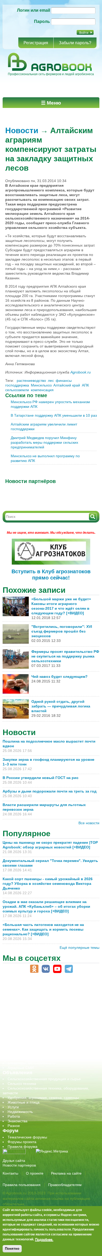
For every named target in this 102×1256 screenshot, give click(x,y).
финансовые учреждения (29, 1058)
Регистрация (36, 43)
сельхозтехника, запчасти (30, 1035)
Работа (14, 1116)
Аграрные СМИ (21, 1068)
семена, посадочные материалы (36, 1040)
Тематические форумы (27, 1137)
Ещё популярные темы (79, 947)
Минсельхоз (41, 385)
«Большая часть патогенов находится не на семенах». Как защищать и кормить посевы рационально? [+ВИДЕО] (43, 929)
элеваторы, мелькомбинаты (31, 1063)
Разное (14, 1126)
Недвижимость (20, 1112)
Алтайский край (66, 385)
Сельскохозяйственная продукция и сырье (44, 1079)
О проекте (34, 1173)
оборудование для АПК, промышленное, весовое (50, 1021)
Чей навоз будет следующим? (59, 676)
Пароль (42, 21)
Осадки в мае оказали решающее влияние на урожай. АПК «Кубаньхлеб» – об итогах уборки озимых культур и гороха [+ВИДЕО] (46, 906)
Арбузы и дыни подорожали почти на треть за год (50, 791)
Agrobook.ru (80, 372)
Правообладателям (65, 1185)
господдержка (17, 385)
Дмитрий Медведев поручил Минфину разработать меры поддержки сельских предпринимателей (44, 442)
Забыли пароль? (75, 43)
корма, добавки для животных (33, 1016)
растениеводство (31, 380)
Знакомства (17, 1121)
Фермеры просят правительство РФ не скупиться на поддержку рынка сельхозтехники (65, 656)
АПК (85, 385)
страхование (18, 1049)
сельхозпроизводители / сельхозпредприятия (47, 1030)
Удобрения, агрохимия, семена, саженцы (43, 1098)
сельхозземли (17, 390)
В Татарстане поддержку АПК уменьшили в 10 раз (54, 415)
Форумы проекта (22, 1142)
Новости (21, 130)
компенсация (42, 390)
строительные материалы (30, 1054)
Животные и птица (23, 1102)
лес (51, 380)
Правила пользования (22, 1185)
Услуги (13, 1107)
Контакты (10, 1173)
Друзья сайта (14, 1160)
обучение (16, 1025)
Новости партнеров (19, 1165)
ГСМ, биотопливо (22, 1011)
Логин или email (33, 10)
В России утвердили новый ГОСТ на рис (40, 778)
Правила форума (22, 1146)
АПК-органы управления (29, 997)
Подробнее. (44, 1239)
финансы (64, 380)
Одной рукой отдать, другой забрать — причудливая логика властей (60, 706)
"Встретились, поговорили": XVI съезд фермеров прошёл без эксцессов (61, 631)
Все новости (88, 823)
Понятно (12, 1249)
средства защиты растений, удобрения (41, 1044)
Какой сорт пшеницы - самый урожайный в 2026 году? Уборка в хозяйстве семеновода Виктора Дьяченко (48, 883)
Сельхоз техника (22, 1083)
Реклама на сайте (66, 1173)
